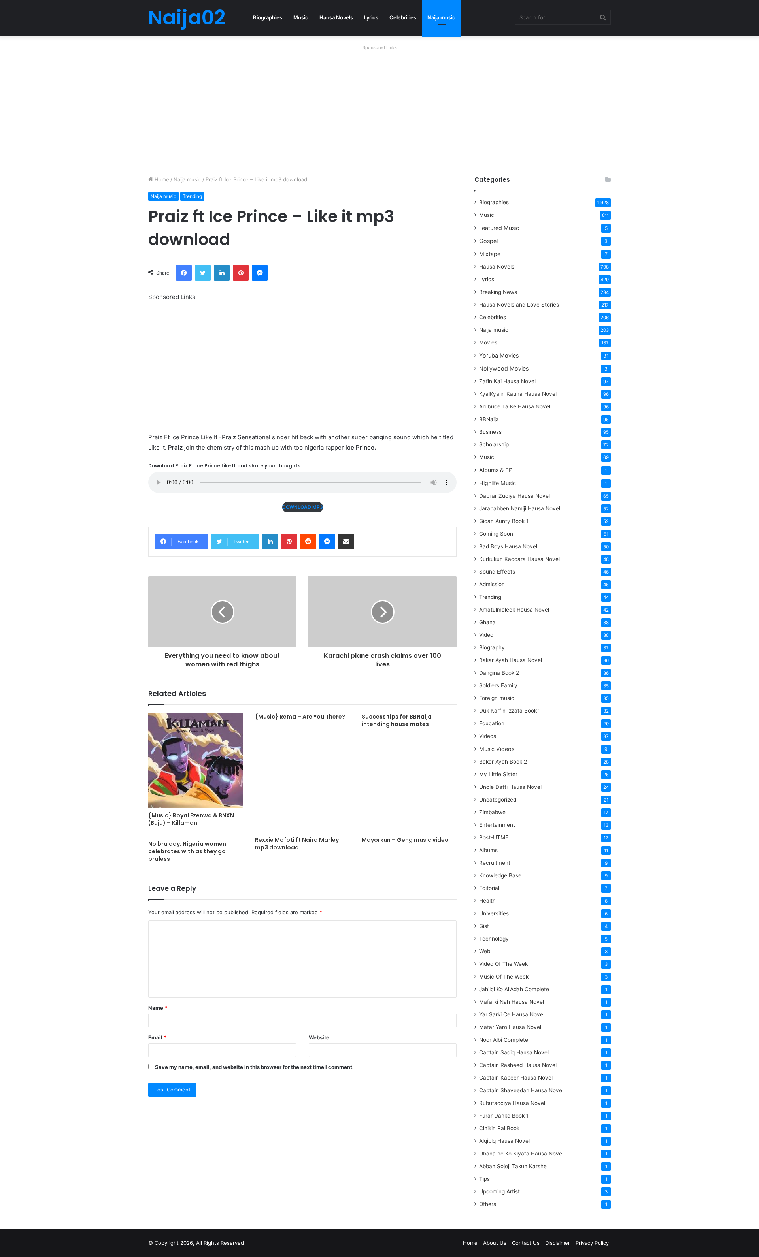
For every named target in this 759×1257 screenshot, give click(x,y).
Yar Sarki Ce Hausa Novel (511, 1014)
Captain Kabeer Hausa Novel (516, 1077)
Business (490, 432)
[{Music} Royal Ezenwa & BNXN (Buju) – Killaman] (195, 760)
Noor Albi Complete (503, 1040)
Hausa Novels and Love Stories (519, 304)
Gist (484, 926)
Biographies (267, 17)
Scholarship (494, 444)
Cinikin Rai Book (499, 1128)
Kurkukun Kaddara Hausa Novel (519, 559)
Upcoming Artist (499, 1191)
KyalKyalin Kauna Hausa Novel (518, 394)
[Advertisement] (379, 108)
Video (486, 635)
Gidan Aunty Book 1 (504, 521)
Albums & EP (495, 470)
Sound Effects (497, 571)
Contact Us (526, 1243)
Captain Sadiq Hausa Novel (514, 1052)
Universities (494, 913)
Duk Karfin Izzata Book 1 (510, 711)
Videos (487, 736)
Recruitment (494, 863)
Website (319, 1037)
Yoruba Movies (499, 355)
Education (491, 723)
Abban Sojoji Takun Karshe (513, 1166)
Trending (192, 196)
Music (300, 17)
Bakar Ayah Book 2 (503, 761)
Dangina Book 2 (499, 673)
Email (157, 1037)
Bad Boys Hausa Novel (508, 546)
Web (484, 951)
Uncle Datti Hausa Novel (510, 787)
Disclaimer (557, 1243)
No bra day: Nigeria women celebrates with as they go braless (187, 851)
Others (487, 1204)
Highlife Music (497, 483)
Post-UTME (493, 837)
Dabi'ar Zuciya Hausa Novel (514, 496)
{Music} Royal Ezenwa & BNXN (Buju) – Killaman (191, 819)
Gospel (488, 240)
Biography (492, 647)
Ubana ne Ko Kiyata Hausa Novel (521, 1153)
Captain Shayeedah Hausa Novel (521, 1090)
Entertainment (497, 825)
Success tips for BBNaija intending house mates (397, 720)
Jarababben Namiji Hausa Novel (519, 508)
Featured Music (499, 227)
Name (157, 1008)
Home (161, 179)
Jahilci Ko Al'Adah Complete (514, 989)
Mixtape (489, 253)
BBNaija (489, 419)
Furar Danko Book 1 (504, 1115)
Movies (488, 342)
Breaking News (499, 292)
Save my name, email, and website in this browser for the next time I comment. (254, 1067)
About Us (494, 1243)
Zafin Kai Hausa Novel (507, 381)
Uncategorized (497, 799)
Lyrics (371, 17)
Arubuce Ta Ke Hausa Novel (514, 406)
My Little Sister (498, 774)
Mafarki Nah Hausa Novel (511, 1002)
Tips (484, 1179)
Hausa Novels (336, 17)
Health (487, 901)
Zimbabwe (492, 812)
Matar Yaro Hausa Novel (510, 1027)
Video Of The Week (503, 964)
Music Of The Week (504, 976)
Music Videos (496, 748)
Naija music (441, 17)
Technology (494, 938)
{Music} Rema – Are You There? (300, 717)
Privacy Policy (592, 1243)
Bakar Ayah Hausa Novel (510, 660)
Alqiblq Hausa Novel (504, 1141)
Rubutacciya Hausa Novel (512, 1103)
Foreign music (496, 698)
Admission (492, 584)
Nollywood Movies (504, 368)
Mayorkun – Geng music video (405, 840)
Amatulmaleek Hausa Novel (514, 609)
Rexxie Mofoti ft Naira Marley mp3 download (297, 843)
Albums (488, 850)
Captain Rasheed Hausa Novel (518, 1065)
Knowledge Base (500, 875)
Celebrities (402, 17)
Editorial (489, 888)
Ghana (487, 622)
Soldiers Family (498, 685)
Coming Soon (496, 534)
